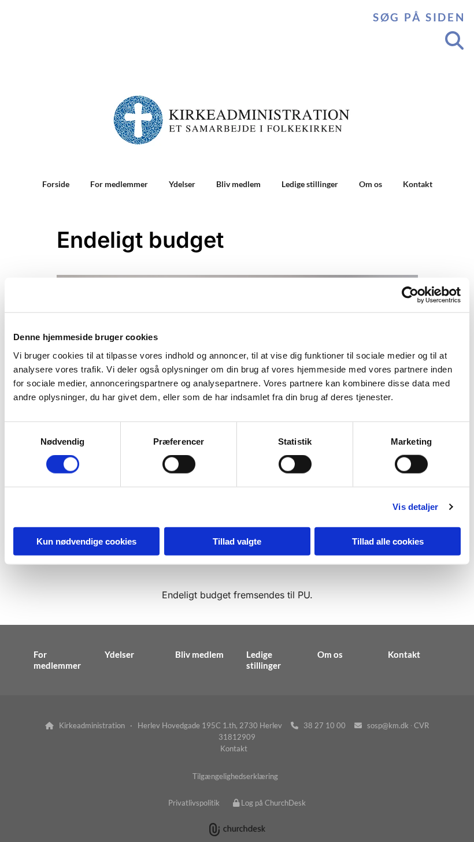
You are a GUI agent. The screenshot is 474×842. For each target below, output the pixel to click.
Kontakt (417, 184)
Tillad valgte (237, 541)
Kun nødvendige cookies (86, 541)
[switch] (178, 464)
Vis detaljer (415, 507)
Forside (55, 184)
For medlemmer (119, 184)
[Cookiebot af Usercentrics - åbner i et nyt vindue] (410, 295)
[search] (454, 40)
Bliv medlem (238, 184)
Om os (370, 184)
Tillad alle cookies (388, 541)
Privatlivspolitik (194, 802)
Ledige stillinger (310, 184)
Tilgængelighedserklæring (235, 776)
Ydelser (182, 184)
